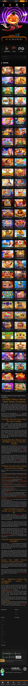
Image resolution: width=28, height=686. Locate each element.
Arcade (2, 635)
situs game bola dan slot (22, 573)
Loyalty (16, 614)
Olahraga (2, 631)
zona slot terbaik (19, 413)
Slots (10, 6)
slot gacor (22, 449)
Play (18, 35)
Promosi (16, 612)
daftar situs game (19, 514)
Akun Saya (24, 684)
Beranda (2, 684)
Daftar (22, 1)
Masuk (16, 1)
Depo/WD (13, 684)
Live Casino (17, 6)
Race (23, 6)
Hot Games (3, 6)
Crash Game (3, 633)
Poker (2, 637)
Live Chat (19, 684)
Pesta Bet (10, 543)
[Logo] (4, 1)
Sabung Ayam (3, 642)
